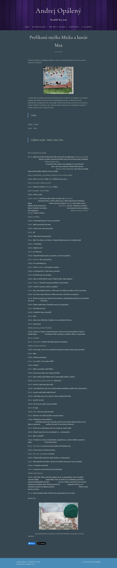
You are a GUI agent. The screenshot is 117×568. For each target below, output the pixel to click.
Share (32, 543)
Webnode (98, 562)
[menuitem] (28, 27)
